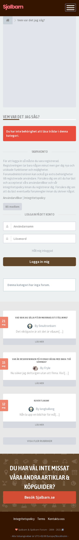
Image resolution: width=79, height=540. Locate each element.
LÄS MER (39, 341)
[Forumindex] (8, 20)
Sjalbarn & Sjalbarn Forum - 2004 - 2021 (39, 529)
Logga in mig (39, 261)
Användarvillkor (12, 198)
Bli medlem (12, 206)
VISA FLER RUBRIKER (39, 441)
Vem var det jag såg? (21, 116)
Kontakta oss (56, 519)
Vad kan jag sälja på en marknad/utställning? (41, 317)
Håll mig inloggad (42, 251)
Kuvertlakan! (41, 400)
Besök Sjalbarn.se (39, 497)
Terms (41, 519)
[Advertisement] (39, 65)
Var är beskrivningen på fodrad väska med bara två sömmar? (41, 360)
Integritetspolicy (34, 198)
